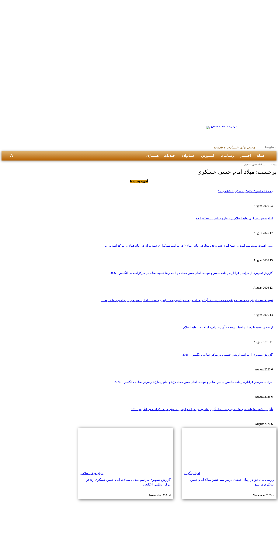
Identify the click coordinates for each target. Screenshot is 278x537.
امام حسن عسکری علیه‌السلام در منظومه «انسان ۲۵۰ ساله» (234, 218)
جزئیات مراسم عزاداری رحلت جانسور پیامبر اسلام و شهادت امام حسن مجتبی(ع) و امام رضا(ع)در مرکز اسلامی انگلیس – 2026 (193, 381)
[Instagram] (189, 145)
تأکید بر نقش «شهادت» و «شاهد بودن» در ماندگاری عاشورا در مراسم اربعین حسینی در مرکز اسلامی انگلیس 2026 (202, 409)
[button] (11, 155)
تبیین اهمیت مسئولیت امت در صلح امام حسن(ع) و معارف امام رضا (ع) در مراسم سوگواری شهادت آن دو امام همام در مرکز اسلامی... (189, 245)
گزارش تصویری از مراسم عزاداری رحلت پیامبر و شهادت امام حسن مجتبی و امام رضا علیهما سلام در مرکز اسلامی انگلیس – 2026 (191, 272)
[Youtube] (198, 145)
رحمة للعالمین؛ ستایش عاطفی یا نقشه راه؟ (245, 191)
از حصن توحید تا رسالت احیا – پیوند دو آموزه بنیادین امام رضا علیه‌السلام (228, 327)
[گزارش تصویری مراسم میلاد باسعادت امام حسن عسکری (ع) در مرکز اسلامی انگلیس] (125, 452)
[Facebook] (180, 145)
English (270, 147)
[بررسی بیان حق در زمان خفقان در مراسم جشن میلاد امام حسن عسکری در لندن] (229, 452)
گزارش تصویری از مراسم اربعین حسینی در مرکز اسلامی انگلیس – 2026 (227, 354)
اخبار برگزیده (192, 473)
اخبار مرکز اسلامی (91, 473)
